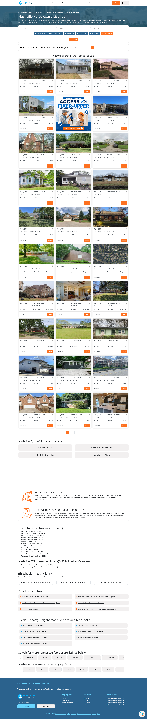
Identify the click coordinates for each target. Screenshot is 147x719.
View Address (23, 83)
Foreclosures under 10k (116, 699)
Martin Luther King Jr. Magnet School (74, 582)
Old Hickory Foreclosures (30, 638)
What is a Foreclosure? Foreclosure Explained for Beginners (97, 597)
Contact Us (65, 701)
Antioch (44, 658)
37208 (38, 83)
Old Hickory (110, 658)
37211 (38, 417)
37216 (112, 231)
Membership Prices (68, 703)
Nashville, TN (32, 83)
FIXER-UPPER (95, 34)
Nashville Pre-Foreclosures (101, 447)
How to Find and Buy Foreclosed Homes (91, 603)
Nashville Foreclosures (45, 447)
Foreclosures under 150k (116, 703)
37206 (38, 157)
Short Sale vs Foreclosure (30, 609)
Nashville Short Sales (45, 455)
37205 (75, 343)
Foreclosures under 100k (116, 701)
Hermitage (75, 658)
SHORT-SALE (70, 34)
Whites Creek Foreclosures (31, 644)
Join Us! (46, 706)
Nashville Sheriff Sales (101, 455)
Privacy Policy (96, 714)
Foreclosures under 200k (116, 705)
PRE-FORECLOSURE (56, 34)
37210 (108, 669)
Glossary (88, 703)
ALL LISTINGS (108, 34)
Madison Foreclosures (85, 625)
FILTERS (74, 39)
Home (54, 3)
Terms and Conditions (84, 714)
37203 (38, 380)
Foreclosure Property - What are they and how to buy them (41, 603)
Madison (59, 658)
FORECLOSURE (40, 34)
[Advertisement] (73, 475)
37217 (75, 231)
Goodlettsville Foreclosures (86, 631)
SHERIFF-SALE (82, 34)
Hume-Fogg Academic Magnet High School (37, 582)
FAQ (86, 701)
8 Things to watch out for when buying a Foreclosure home (97, 609)
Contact (91, 3)
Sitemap (87, 699)
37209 (75, 83)
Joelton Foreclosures (84, 638)
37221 (112, 157)
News (79, 3)
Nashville (30, 658)
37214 (112, 306)
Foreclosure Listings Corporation (65, 714)
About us (64, 699)
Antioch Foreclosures (29, 625)
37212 (112, 120)
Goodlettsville (92, 658)
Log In (26, 706)
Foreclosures (66, 3)
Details (50, 91)
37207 (112, 83)
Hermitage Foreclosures (30, 631)
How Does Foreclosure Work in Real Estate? (36, 597)
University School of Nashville (112, 582)
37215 (38, 231)
